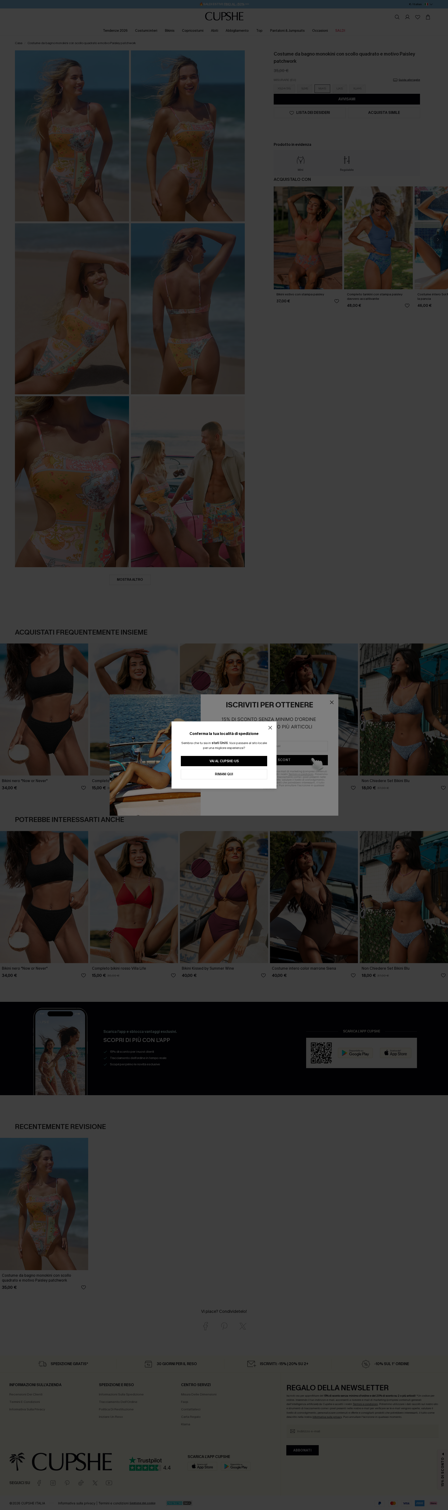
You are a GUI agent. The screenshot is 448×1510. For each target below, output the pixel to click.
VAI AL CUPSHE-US (224, 761)
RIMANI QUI (224, 774)
